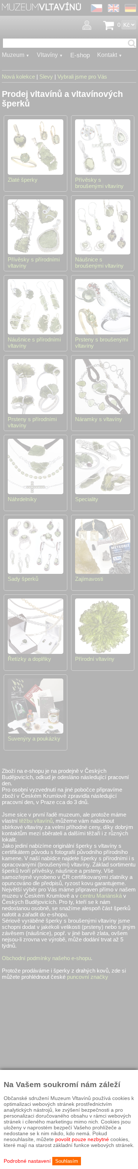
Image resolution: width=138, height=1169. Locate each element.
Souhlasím (66, 1161)
